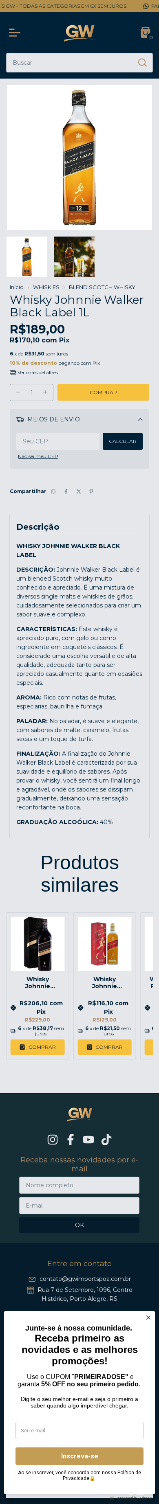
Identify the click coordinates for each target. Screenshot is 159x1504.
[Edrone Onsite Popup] (79, 752)
